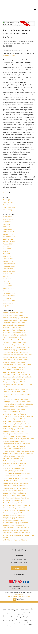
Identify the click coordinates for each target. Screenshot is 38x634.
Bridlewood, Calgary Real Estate (15, 335)
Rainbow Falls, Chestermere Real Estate (18, 453)
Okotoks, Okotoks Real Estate (14, 441)
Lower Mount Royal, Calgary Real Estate (18, 416)
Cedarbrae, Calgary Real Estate (14, 345)
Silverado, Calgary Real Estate (14, 495)
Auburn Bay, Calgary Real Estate (15, 320)
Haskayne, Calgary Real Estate (14, 392)
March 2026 (7, 229)
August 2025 (8, 244)
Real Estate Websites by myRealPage (19, 596)
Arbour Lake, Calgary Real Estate (15, 318)
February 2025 (8, 259)
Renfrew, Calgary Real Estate (13, 458)
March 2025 (7, 256)
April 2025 (7, 254)
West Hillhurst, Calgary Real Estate (16, 528)
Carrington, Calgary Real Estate (14, 342)
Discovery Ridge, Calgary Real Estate (16, 374)
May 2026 (6, 224)
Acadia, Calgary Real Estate (13, 313)
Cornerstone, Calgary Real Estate (15, 360)
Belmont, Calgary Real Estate (14, 325)
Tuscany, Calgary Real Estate (14, 520)
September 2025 (9, 241)
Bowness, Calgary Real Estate (14, 330)
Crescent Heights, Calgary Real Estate (17, 364)
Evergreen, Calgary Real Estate (14, 382)
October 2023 (8, 298)
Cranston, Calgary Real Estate (14, 362)
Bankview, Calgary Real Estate (14, 323)
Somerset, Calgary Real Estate (14, 500)
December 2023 (9, 293)
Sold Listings (8, 210)
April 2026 (7, 227)
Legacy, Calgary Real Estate (13, 411)
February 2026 (8, 232)
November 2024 (9, 266)
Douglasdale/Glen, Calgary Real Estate (17, 377)
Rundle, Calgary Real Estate (13, 471)
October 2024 (8, 269)
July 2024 (6, 276)
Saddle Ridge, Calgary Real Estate (15, 483)
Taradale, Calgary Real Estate (14, 515)
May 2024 (6, 281)
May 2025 (6, 251)
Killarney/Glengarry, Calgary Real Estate (18, 404)
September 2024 (9, 271)
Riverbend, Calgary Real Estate (14, 463)
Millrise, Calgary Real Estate (13, 429)
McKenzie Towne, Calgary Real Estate (17, 426)
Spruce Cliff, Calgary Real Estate (15, 508)
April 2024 (7, 283)
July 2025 (6, 246)
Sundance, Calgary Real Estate (14, 513)
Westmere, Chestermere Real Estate (16, 532)
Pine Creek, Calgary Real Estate (14, 448)
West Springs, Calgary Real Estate (15, 530)
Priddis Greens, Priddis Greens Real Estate (18, 451)
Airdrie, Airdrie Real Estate (13, 315)
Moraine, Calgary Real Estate (13, 431)
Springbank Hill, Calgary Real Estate (16, 505)
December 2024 (9, 264)
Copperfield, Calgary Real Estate (15, 357)
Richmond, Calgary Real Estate (19, 43)
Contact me (19, 568)
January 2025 (8, 261)
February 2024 (8, 288)
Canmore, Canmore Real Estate (15, 340)
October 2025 (8, 239)
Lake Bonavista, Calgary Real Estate (16, 406)
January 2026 (8, 234)
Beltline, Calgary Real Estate (13, 327)
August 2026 (8, 219)
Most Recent (7, 217)
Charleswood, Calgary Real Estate (15, 352)
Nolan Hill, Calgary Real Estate (14, 436)
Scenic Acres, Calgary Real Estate (15, 488)
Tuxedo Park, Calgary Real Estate (15, 523)
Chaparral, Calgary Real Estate (14, 350)
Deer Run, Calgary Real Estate (14, 372)
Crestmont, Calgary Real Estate (14, 367)
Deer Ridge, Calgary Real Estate (14, 369)
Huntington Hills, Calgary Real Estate (17, 402)
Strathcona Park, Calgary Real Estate (16, 510)
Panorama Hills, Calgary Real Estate (16, 444)
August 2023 (8, 303)
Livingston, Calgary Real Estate (14, 414)
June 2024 (7, 278)
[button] (12, 550)
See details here (9, 55)
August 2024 (8, 273)
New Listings (8, 202)
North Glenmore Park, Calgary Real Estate (18, 439)
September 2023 (9, 301)
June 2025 (7, 249)
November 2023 (9, 296)
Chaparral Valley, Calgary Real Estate (16, 347)
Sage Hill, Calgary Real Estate (14, 486)
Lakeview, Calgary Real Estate (14, 409)
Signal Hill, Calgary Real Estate (14, 493)
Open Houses (8, 205)
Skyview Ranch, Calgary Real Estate (16, 498)
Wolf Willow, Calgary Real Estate (15, 540)
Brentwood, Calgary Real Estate (14, 332)
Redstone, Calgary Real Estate (14, 456)
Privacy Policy (19, 594)
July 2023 (6, 306)
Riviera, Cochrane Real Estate (14, 466)
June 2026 (7, 222)
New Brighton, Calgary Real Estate (15, 434)
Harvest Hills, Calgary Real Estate (15, 389)
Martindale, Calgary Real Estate (14, 421)
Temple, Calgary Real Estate (13, 518)
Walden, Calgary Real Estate (13, 525)
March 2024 (7, 286)
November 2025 (9, 236)
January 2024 (8, 291)
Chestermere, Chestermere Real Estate (17, 355)
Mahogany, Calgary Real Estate (14, 419)
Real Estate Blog (9, 207)
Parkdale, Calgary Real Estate (14, 446)
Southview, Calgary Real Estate (14, 503)
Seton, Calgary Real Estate (13, 490)
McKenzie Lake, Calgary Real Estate (16, 424)
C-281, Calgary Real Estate (12, 337)
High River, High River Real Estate (15, 399)
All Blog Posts (8, 200)
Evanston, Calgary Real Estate (14, 379)
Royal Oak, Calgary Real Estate (14, 468)
